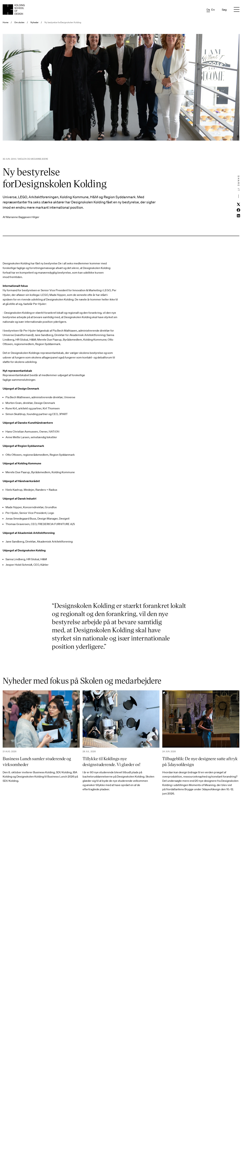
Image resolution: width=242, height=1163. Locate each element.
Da (208, 9)
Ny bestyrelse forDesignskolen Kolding (62, 22)
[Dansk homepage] (14, 9)
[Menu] (236, 9)
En (213, 9)
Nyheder (34, 22)
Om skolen (19, 22)
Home (5, 22)
